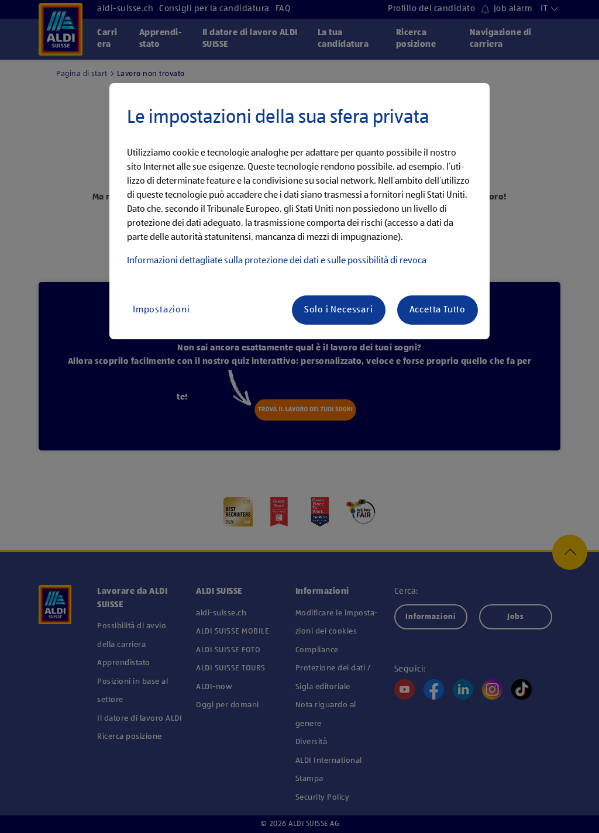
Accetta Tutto (437, 310)
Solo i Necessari (338, 310)
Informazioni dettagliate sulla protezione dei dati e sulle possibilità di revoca (276, 261)
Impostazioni (161, 310)
